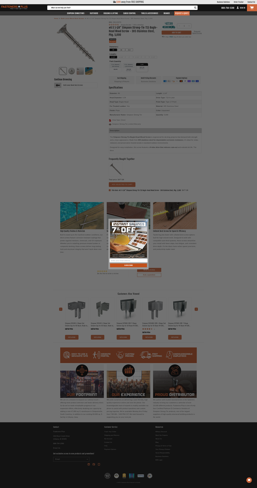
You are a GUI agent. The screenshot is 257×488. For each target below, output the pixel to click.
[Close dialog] (147, 221)
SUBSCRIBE (128, 265)
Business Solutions (223, 2)
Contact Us (251, 2)
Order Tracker (239, 2)
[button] (76, 13)
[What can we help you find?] (195, 8)
